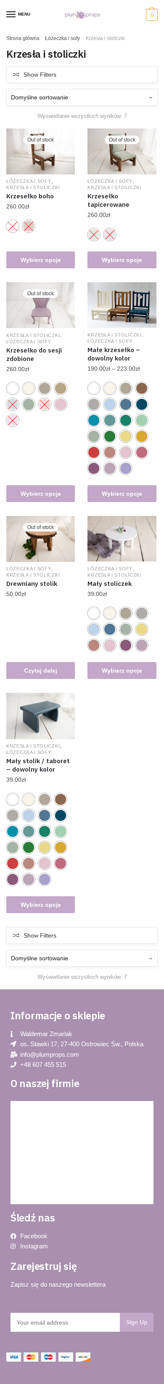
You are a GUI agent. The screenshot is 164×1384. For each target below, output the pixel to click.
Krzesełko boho (30, 196)
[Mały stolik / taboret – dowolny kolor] (40, 716)
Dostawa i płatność (42, 1185)
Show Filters (40, 74)
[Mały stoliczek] (121, 538)
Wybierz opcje (41, 259)
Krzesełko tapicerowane (108, 200)
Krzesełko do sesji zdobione (34, 354)
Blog (24, 1109)
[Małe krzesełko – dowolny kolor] (121, 305)
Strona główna (23, 38)
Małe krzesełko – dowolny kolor (113, 354)
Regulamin (32, 1166)
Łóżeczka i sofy (62, 38)
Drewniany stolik (31, 584)
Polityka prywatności (44, 1128)
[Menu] (11, 14)
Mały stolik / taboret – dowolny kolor (38, 765)
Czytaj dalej (40, 670)
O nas (26, 1147)
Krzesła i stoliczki (33, 187)
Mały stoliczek (109, 584)
